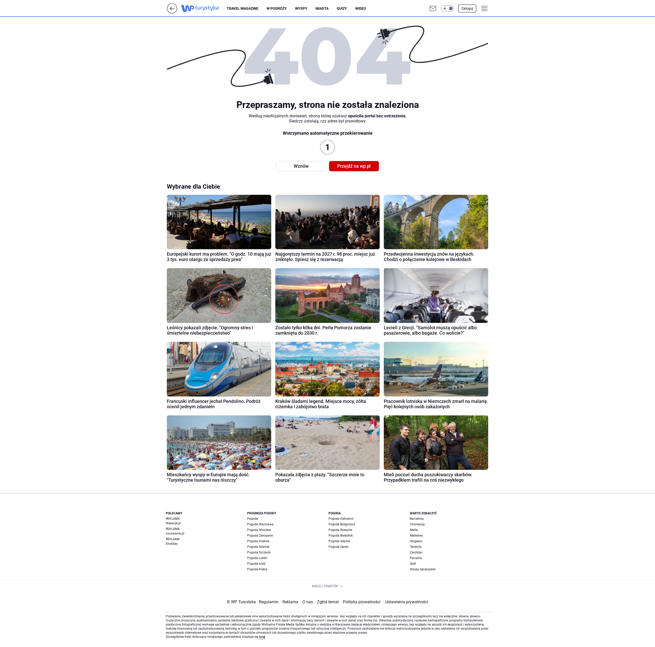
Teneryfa (416, 547)
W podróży (277, 8)
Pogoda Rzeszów (340, 530)
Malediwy (416, 535)
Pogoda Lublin (257, 558)
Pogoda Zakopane (260, 535)
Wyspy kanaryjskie (422, 569)
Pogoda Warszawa (260, 524)
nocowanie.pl (175, 533)
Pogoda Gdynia (339, 541)
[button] (447, 8)
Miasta (322, 8)
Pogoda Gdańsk (258, 547)
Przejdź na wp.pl (354, 166)
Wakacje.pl (173, 523)
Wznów (301, 166)
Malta (414, 530)
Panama (416, 558)
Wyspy (301, 8)
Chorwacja (417, 524)
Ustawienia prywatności (405, 601)
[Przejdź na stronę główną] (172, 12)
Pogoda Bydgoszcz (342, 524)
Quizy (342, 8)
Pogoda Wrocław (259, 530)
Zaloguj (467, 8)
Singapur (416, 541)
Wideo (360, 8)
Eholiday (172, 544)
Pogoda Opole (338, 547)
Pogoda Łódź (256, 563)
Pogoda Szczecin (259, 552)
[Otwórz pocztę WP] (433, 8)
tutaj (262, 637)
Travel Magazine (242, 8)
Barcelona (417, 518)
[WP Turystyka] (204, 8)
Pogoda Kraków (258, 541)
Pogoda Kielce (257, 569)
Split (413, 563)
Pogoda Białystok (341, 535)
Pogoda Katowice (341, 518)
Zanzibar (416, 552)
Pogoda (252, 518)
